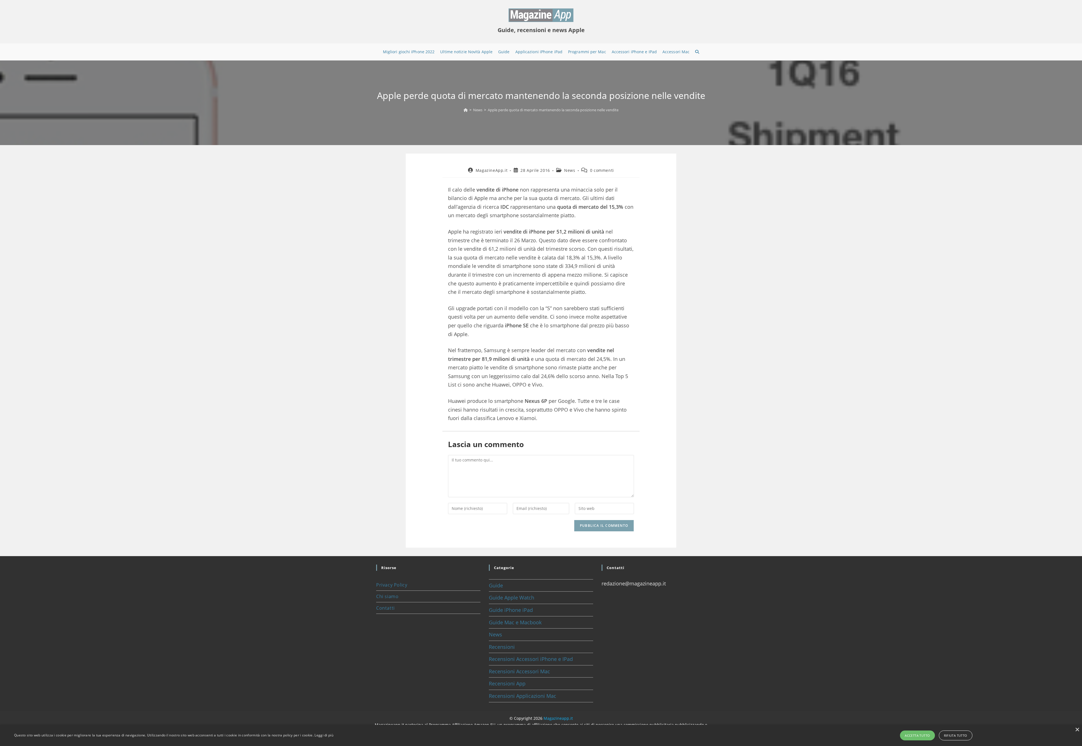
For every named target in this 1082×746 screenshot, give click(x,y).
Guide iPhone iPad (511, 610)
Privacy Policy (391, 585)
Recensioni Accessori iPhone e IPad (531, 659)
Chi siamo (387, 596)
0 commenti (602, 170)
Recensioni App (507, 683)
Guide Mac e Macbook (515, 622)
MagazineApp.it (491, 170)
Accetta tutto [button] (917, 735)
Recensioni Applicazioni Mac (522, 695)
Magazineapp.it (558, 718)
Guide (496, 585)
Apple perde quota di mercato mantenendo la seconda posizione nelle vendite (553, 109)
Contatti (385, 608)
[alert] (541, 735)
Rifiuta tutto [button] (955, 735)
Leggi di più (323, 735)
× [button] (1077, 730)
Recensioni (502, 646)
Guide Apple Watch (511, 597)
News (569, 170)
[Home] (466, 109)
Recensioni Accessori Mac (519, 671)
